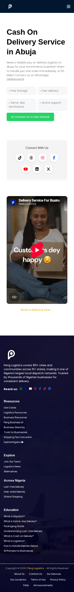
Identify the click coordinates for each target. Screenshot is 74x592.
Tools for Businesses (15, 432)
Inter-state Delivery (14, 491)
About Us (19, 574)
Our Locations (18, 579)
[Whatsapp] (21, 388)
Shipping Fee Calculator (18, 437)
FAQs (26, 585)
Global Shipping (13, 496)
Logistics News (12, 466)
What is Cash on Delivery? (19, 536)
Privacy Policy (58, 579)
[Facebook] (54, 157)
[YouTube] (25, 169)
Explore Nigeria (12, 442)
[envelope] (30, 388)
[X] (48, 169)
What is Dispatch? (14, 516)
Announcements (43, 585)
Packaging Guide (14, 526)
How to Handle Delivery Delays (21, 545)
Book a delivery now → (37, 310)
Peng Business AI (13, 422)
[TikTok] (20, 157)
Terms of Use (38, 579)
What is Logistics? (14, 541)
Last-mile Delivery (14, 486)
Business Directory (14, 427)
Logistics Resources (15, 412)
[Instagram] (43, 157)
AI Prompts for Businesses (18, 550)
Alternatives (10, 471)
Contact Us (35, 574)
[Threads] (31, 157)
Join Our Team (12, 461)
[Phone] (25, 388)
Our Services (54, 574)
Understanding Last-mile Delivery (23, 531)
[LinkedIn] (37, 169)
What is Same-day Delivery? (20, 521)
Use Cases (10, 407)
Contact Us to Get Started (31, 117)
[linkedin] (49, 388)
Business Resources (15, 417)
